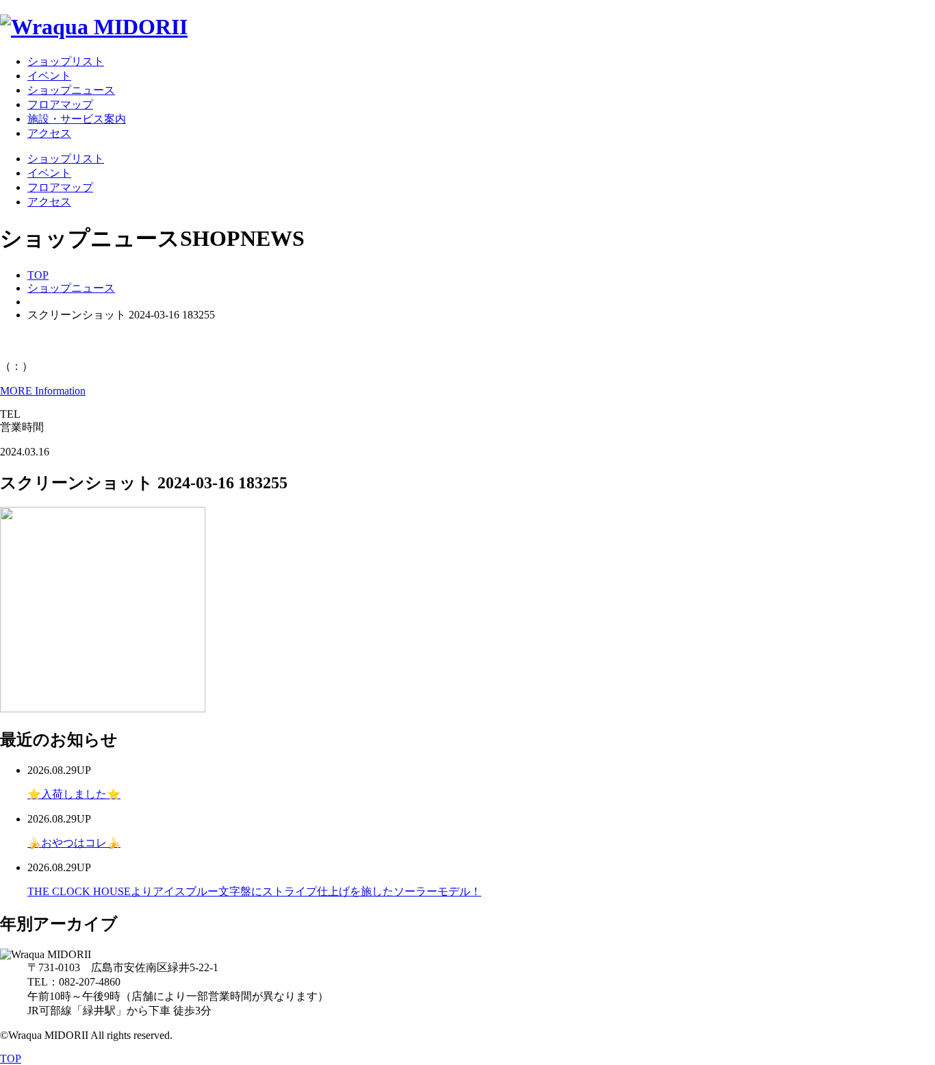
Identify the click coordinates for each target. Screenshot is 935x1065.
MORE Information (43, 391)
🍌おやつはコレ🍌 (73, 843)
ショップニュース (71, 288)
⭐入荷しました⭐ (73, 794)
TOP (38, 275)
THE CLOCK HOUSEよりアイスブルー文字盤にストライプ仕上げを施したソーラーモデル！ (254, 891)
